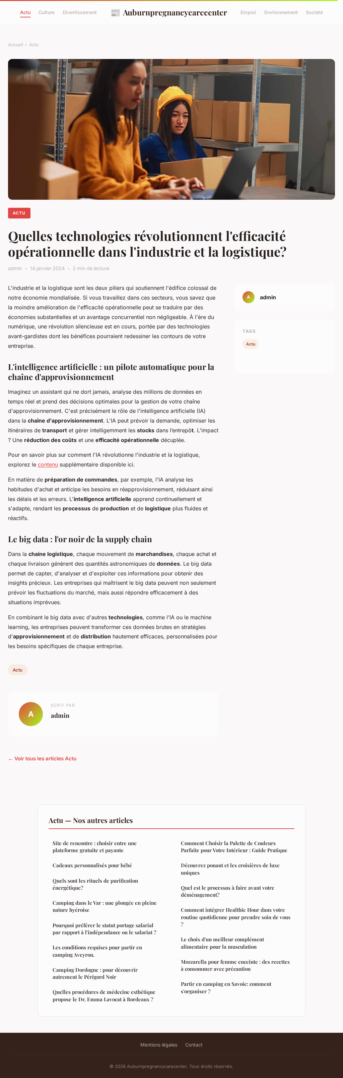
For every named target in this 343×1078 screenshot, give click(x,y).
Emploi (248, 12)
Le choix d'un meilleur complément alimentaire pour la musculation (222, 943)
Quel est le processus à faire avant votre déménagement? (227, 891)
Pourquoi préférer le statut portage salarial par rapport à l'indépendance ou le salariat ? (104, 929)
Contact (194, 1045)
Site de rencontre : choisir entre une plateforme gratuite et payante (95, 846)
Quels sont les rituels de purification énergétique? (95, 884)
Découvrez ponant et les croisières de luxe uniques (230, 869)
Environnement (281, 12)
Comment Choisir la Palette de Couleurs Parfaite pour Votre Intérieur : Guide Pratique (234, 846)
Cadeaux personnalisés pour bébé (92, 865)
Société (314, 12)
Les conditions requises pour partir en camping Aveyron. (97, 951)
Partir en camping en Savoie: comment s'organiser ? (226, 987)
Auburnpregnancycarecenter (168, 12)
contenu (48, 464)
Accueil (15, 44)
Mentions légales (158, 1045)
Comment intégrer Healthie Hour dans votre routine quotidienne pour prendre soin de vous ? (235, 917)
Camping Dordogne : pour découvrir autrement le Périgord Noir (95, 973)
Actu (25, 12)
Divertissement (80, 12)
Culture (47, 12)
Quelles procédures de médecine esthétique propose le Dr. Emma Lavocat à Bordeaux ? (104, 995)
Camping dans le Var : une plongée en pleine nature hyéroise (105, 906)
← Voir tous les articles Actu (42, 758)
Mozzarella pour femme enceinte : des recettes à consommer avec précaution (235, 965)
